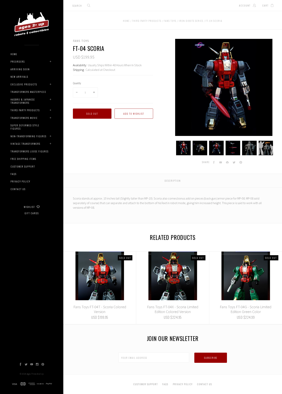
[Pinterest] (42, 365)
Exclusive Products (24, 84)
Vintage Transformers (25, 143)
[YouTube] (31, 365)
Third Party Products (25, 110)
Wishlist (30, 206)
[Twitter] (26, 365)
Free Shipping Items (23, 158)
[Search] (89, 6)
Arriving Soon (20, 69)
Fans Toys (81, 41)
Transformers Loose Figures (30, 151)
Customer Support (23, 166)
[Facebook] (20, 365)
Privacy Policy (20, 181)
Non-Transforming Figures (28, 136)
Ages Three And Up (35, 373)
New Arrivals (19, 76)
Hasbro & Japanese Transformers (23, 101)
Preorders (18, 61)
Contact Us (18, 189)
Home (14, 54)
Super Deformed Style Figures (25, 127)
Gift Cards (32, 213)
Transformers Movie (24, 117)
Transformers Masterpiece (28, 91)
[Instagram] (37, 365)
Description (173, 180)
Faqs (13, 174)
